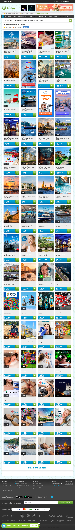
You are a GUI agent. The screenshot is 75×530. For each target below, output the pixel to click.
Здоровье (15, 16)
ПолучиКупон (40, 16)
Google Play (28, 497)
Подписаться (34, 525)
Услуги (60, 16)
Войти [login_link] (57, 1)
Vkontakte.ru (68, 484)
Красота (9, 16)
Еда (5, 16)
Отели (31, 16)
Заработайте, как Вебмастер (22, 485)
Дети (26, 16)
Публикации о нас (7, 485)
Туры (34, 16)
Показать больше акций (37, 468)
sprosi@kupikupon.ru (57, 483)
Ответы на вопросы (7, 490)
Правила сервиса (6, 489)
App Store (19, 497)
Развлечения (21, 16)
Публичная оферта (37, 487)
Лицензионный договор (38, 485)
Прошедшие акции (20, 487)
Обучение (50, 16)
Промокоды (66, 16)
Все (2, 16)
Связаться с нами (56, 485)
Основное (5, 483)
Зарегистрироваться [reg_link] (67, 1)
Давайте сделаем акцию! (21, 483)
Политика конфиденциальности (40, 489)
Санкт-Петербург (7, 1)
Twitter (70, 484)
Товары (56, 16)
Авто (46, 16)
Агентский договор (37, 483)
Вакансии (5, 487)
